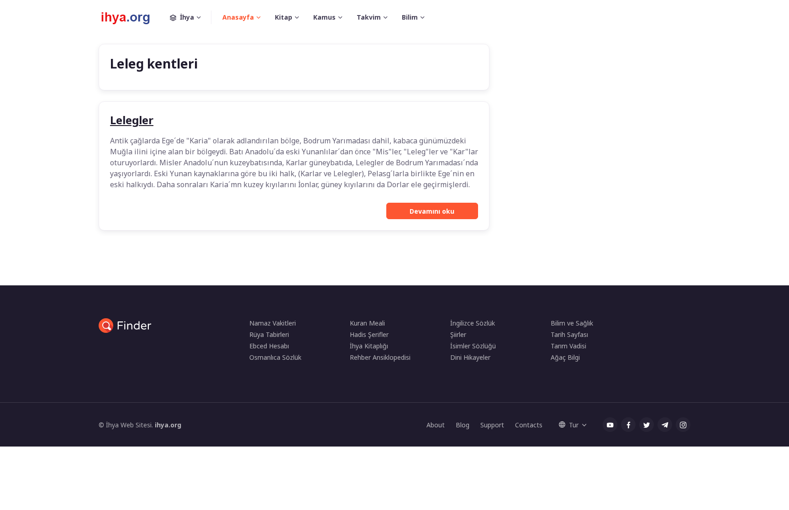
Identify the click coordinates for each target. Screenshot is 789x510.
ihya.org (168, 425)
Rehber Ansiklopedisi (380, 357)
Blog (462, 425)
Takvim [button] (369, 17)
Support (492, 425)
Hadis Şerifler (369, 334)
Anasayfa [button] (238, 17)
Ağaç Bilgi (565, 357)
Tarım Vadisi (568, 346)
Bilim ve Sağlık (572, 323)
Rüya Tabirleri (269, 334)
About (435, 425)
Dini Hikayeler (470, 357)
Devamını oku (432, 211)
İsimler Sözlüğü (473, 346)
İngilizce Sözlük (472, 323)
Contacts (528, 425)
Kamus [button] (324, 17)
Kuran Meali (367, 323)
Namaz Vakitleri (272, 323)
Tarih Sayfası (569, 334)
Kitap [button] (283, 17)
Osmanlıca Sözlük (275, 357)
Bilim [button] (410, 17)
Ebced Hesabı (269, 346)
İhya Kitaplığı (369, 346)
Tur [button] (574, 425)
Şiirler (458, 334)
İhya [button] (187, 17)
